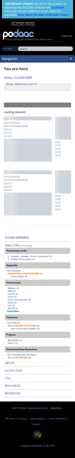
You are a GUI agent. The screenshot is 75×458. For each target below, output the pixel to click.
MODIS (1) (13, 308)
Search (22, 44)
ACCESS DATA (13, 370)
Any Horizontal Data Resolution (21, 355)
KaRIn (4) (12, 302)
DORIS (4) (13, 294)
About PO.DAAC (57, 418)
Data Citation (38, 418)
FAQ (8, 378)
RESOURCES (13, 386)
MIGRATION (12, 393)
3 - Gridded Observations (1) (21, 259)
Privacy (23, 418)
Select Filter (12, 245)
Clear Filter (26, 245)
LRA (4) (11, 305)
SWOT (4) (12, 343)
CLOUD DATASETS (17, 237)
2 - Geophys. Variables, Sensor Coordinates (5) (30, 256)
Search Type (9, 44)
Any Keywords (14, 271)
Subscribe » (56, 408)
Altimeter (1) (13, 288)
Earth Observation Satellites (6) (25, 328)
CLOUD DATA (23, 77)
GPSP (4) (12, 297)
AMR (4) (12, 291)
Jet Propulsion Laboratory (23, 23)
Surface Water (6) (19, 276)
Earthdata (58, 7)
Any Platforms (13, 323)
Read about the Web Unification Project (43, 15)
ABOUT (10, 363)
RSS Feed (10, 418)
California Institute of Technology (23, 25)
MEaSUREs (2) (15, 340)
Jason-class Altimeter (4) (19, 300)
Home (8, 77)
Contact (36, 424)
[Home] (27, 35)
